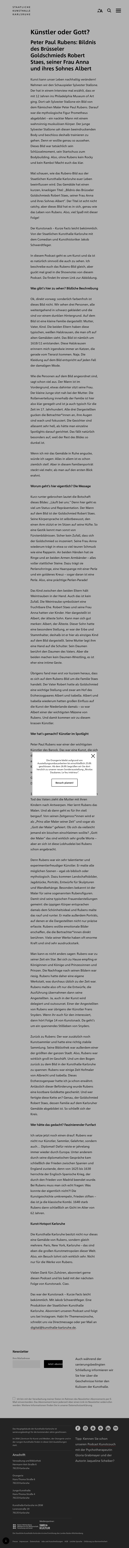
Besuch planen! (65, 782)
